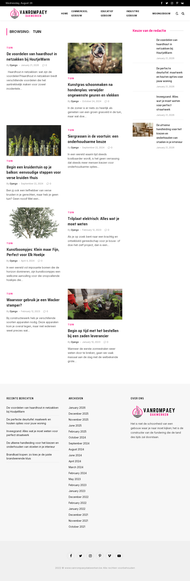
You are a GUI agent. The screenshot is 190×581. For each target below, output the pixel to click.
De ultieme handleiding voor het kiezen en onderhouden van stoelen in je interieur (169, 133)
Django (14, 65)
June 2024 (75, 455)
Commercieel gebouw (79, 13)
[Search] (182, 13)
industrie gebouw (132, 13)
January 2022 (77, 508)
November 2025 (79, 419)
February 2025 (77, 431)
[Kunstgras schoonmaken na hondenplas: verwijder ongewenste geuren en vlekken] (95, 58)
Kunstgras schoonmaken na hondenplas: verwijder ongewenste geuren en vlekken (93, 90)
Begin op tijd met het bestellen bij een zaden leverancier (93, 333)
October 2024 (77, 437)
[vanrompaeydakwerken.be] (29, 13)
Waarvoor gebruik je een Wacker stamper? (33, 302)
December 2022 (79, 496)
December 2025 (79, 413)
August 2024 (76, 449)
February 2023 (77, 485)
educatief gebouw (107, 13)
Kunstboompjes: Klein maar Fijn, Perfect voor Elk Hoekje (32, 252)
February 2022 (77, 502)
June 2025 (75, 425)
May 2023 (75, 479)
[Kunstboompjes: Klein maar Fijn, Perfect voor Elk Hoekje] (33, 222)
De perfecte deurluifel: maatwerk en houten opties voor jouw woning (169, 74)
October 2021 (77, 526)
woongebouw (161, 13)
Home (64, 13)
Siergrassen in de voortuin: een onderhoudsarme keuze (93, 139)
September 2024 (79, 443)
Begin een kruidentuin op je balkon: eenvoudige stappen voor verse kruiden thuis (33, 173)
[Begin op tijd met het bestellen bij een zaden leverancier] (95, 304)
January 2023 (77, 491)
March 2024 (76, 467)
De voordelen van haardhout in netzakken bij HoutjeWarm (31, 56)
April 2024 (75, 461)
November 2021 (78, 520)
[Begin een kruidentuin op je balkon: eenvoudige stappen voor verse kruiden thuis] (33, 140)
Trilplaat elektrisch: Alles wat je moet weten (93, 221)
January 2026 (77, 407)
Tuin (9, 48)
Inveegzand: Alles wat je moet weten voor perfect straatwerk (168, 103)
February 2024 (78, 473)
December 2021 (78, 514)
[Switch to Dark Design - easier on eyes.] (177, 13)
